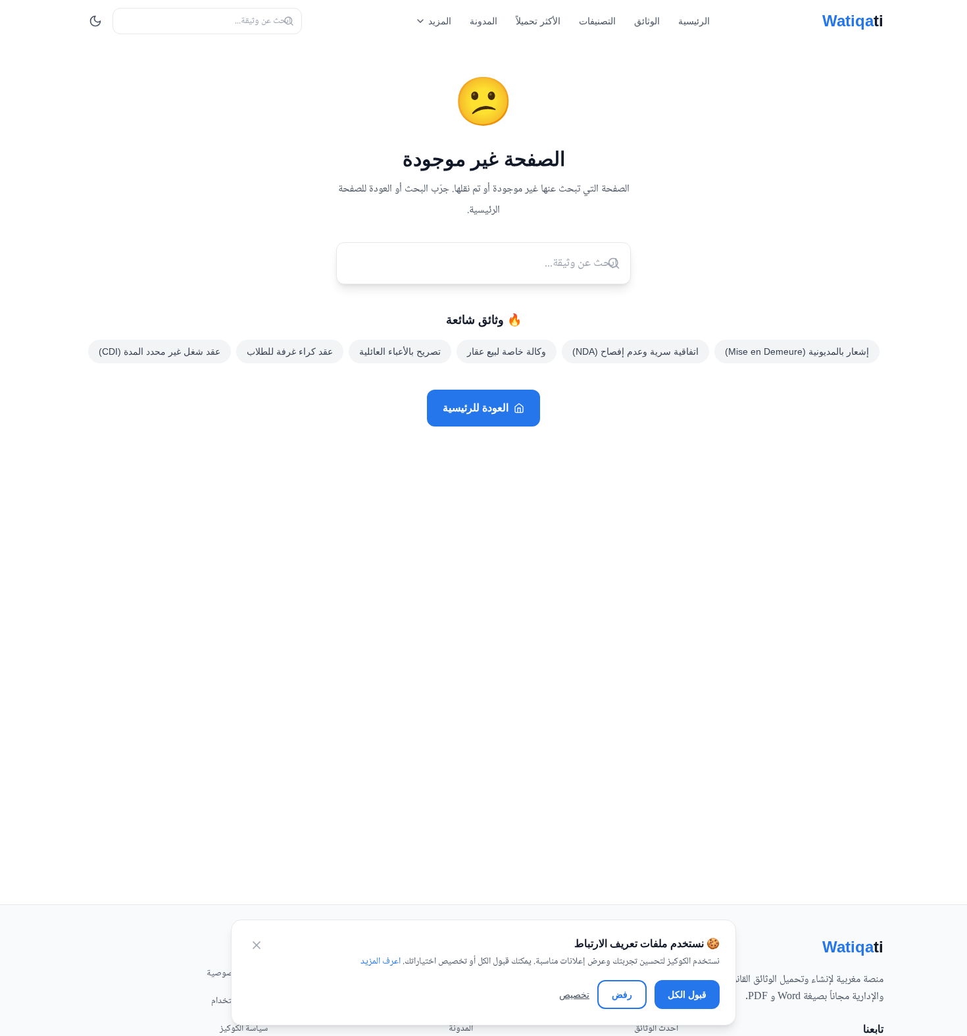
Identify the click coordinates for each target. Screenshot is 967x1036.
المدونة (483, 21)
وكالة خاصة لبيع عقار (506, 351)
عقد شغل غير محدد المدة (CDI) (159, 351)
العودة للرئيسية (475, 407)
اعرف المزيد (380, 962)
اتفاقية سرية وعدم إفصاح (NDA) (635, 351)
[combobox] (207, 21)
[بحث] (289, 21)
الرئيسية (694, 21)
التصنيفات (597, 21)
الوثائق (647, 21)
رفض (622, 994)
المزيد (439, 21)
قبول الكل (687, 994)
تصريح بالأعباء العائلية (400, 351)
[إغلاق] (256, 945)
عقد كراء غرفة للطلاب (290, 351)
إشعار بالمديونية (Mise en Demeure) (797, 351)
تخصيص (574, 994)
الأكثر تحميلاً (538, 21)
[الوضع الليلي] (95, 21)
